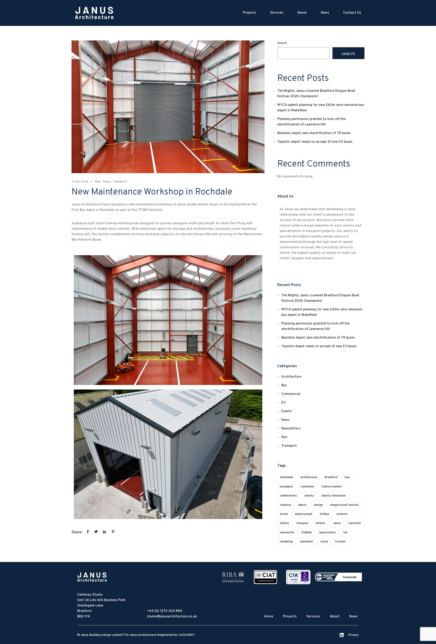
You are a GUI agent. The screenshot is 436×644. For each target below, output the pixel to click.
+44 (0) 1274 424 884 (164, 611)
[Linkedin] (342, 635)
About (302, 13)
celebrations (288, 496)
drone (284, 514)
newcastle (287, 532)
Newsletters (290, 429)
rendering (286, 542)
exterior (342, 514)
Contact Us (352, 13)
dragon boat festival (344, 505)
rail (345, 532)
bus (347, 477)
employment (303, 514)
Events (286, 411)
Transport (120, 182)
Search (282, 43)
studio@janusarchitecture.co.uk (172, 616)
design (318, 505)
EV (283, 403)
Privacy (353, 635)
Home (268, 616)
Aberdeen (286, 477)
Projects (249, 13)
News (325, 13)
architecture (308, 477)
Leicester (354, 523)
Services (276, 13)
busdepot (286, 487)
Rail (284, 437)
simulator (306, 542)
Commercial (290, 394)
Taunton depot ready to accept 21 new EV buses (314, 142)
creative (285, 505)
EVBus (324, 514)
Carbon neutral (331, 487)
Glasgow (302, 523)
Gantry (284, 523)
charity (309, 496)
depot (302, 505)
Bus (97, 182)
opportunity (327, 532)
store (324, 542)
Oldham (306, 532)
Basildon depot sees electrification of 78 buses (314, 133)
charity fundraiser (333, 496)
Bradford (331, 477)
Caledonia (307, 487)
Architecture (291, 377)
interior (321, 523)
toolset (340, 542)
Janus (337, 523)
